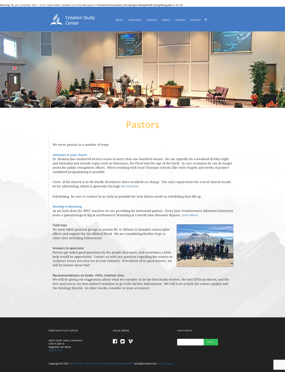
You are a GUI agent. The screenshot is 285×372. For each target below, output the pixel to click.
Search (210, 342)
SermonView (129, 186)
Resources (135, 19)
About (119, 19)
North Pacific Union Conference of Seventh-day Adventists (101, 363)
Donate (180, 19)
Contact (195, 19)
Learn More (189, 215)
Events (166, 19)
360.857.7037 (55, 350)
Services (152, 19)
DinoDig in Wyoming (67, 206)
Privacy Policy (165, 363)
